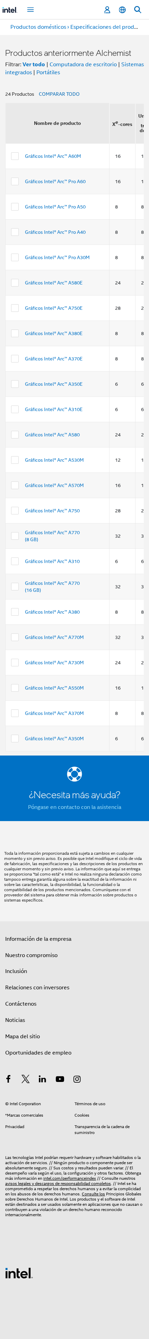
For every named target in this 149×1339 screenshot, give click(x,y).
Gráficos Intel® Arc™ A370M (54, 713)
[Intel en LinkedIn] (43, 1080)
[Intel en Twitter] (26, 1080)
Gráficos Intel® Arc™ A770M (54, 637)
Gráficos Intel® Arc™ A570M (54, 485)
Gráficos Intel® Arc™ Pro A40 (55, 232)
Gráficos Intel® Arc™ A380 (52, 612)
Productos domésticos (38, 27)
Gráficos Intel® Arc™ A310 (52, 561)
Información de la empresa (38, 939)
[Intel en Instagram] (77, 1080)
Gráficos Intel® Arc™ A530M (54, 460)
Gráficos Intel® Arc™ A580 (52, 435)
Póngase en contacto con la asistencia (74, 807)
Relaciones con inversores (37, 987)
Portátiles (48, 72)
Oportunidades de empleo (38, 1052)
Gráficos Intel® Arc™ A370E (53, 359)
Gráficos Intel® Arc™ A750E (53, 308)
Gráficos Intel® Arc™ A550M (54, 688)
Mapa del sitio (22, 1036)
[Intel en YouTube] (60, 1080)
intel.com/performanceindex (69, 1178)
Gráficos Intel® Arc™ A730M (54, 662)
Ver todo (34, 64)
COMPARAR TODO (59, 94)
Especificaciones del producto (107, 27)
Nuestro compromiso (31, 955)
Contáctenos (20, 1003)
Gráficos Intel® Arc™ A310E (53, 409)
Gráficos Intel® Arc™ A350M (54, 738)
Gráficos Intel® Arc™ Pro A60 (55, 181)
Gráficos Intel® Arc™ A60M (53, 156)
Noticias (15, 1020)
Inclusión (16, 971)
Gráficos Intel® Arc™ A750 (52, 511)
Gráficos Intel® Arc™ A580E (53, 283)
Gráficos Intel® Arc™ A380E (53, 333)
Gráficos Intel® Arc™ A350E (53, 384)
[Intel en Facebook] (8, 1080)
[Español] (122, 9)
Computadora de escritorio (83, 64)
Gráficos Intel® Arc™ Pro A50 (55, 207)
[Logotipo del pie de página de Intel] (19, 1272)
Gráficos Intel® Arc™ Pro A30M (57, 257)
